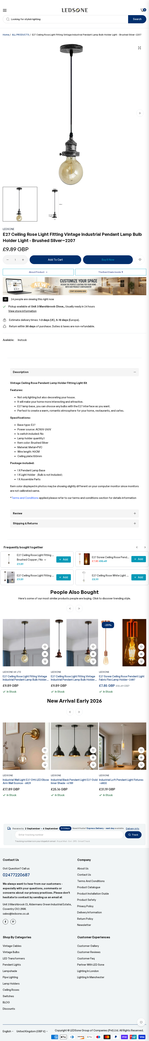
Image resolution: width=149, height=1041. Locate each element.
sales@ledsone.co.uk (16, 913)
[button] (140, 113)
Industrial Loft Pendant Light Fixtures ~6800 (73, 781)
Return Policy (85, 918)
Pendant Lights (12, 964)
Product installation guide (93, 893)
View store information (22, 311)
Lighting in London (88, 971)
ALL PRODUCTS (20, 34)
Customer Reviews (88, 952)
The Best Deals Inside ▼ (110, 272)
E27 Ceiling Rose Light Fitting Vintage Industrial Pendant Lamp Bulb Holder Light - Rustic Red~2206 (35, 575)
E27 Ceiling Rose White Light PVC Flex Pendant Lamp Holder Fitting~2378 (110, 575)
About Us (82, 868)
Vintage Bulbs (11, 952)
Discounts (9, 1008)
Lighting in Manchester (90, 977)
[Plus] (23, 260)
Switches (8, 996)
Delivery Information (89, 912)
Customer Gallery (88, 945)
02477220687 (16, 874)
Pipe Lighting (10, 977)
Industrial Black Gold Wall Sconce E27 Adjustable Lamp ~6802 (121, 781)
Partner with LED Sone (90, 964)
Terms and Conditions (91, 881)
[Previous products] (137, 547)
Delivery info (132, 828)
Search (137, 19)
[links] (6, 921)
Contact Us (84, 874)
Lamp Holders (11, 983)
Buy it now (108, 259)
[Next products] (145, 547)
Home (6, 34)
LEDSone (8, 229)
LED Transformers (14, 958)
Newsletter (84, 924)
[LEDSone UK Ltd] (74, 10)
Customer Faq (86, 958)
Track (135, 834)
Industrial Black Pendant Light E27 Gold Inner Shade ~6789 (26, 781)
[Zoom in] (139, 48)
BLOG (6, 1002)
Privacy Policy (85, 906)
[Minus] (7, 260)
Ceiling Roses (11, 989)
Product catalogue (88, 887)
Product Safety (86, 899)
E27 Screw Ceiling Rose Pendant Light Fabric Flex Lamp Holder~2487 (110, 557)
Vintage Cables (12, 945)
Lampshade (10, 971)
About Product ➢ (38, 272)
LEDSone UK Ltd (12, 672)
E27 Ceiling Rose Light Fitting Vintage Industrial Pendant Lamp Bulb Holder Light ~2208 (35, 555)
